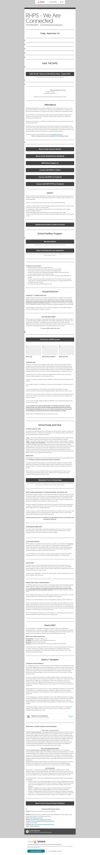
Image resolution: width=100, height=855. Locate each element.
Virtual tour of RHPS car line (50, 339)
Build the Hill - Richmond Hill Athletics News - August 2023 (50, 74)
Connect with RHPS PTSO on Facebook (50, 184)
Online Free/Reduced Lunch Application (50, 250)
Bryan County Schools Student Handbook (50, 803)
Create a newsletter (36, 851)
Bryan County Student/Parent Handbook (50, 156)
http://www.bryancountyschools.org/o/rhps (41, 819)
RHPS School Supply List (50, 163)
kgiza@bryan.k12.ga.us (57, 134)
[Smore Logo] (41, 2)
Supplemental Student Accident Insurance (50, 224)
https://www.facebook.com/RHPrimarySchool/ (43, 824)
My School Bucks (50, 241)
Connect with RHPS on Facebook (50, 177)
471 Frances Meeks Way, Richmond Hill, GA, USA (42, 821)
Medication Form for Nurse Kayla (50, 480)
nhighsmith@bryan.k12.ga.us (36, 818)
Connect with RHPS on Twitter (50, 170)
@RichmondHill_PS (34, 826)
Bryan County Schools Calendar (50, 149)
